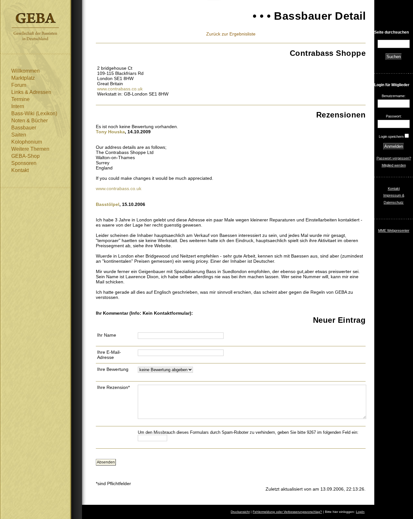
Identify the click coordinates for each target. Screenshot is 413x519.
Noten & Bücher (29, 120)
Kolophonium (26, 142)
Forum (18, 85)
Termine (20, 99)
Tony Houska (110, 131)
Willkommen (25, 71)
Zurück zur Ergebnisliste (231, 33)
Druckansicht (240, 512)
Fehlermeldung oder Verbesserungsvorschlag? (287, 512)
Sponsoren (23, 163)
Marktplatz (23, 78)
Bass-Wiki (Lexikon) (34, 113)
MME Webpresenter (393, 230)
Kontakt (20, 170)
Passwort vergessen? (394, 158)
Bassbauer (23, 127)
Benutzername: (394, 96)
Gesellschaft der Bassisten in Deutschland (35, 26)
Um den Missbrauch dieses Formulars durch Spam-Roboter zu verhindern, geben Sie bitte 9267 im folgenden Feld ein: (248, 432)
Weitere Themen (30, 149)
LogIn (360, 512)
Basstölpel (107, 204)
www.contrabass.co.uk (120, 88)
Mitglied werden (394, 165)
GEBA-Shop (25, 156)
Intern (17, 106)
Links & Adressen (31, 92)
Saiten (18, 134)
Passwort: (394, 116)
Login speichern (391, 136)
